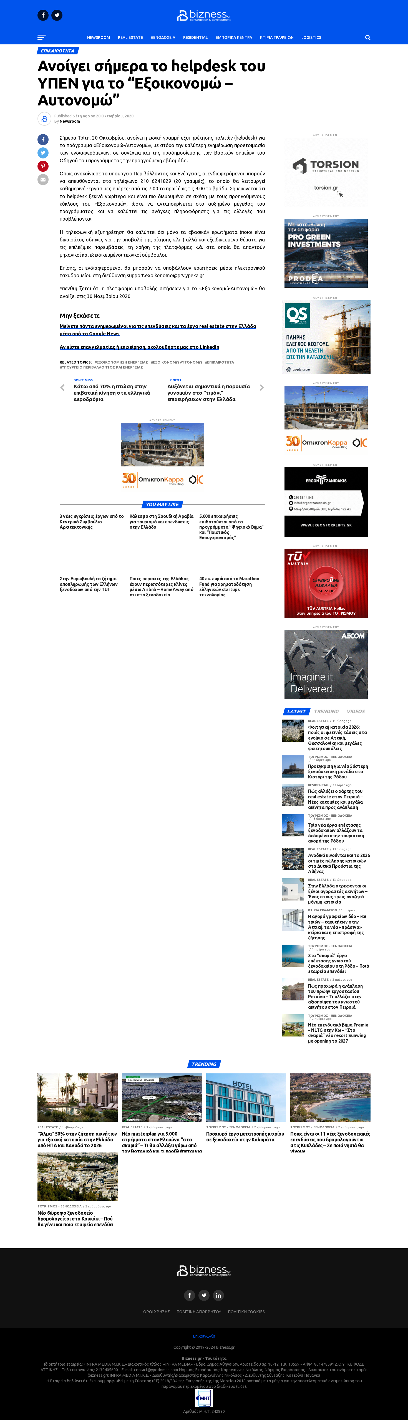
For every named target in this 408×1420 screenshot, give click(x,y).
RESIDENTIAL (195, 37)
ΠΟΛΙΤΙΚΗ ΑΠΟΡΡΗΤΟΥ (199, 1312)
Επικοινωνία (204, 1336)
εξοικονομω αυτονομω (177, 362)
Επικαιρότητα (220, 362)
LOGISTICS (311, 37)
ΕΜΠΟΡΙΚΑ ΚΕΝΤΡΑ (234, 37)
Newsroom (70, 121)
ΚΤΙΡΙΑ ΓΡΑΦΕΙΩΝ (277, 37)
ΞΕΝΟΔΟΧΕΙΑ (163, 37)
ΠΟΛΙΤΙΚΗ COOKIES (246, 1312)
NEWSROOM (98, 37)
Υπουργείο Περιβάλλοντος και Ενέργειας (102, 367)
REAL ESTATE (130, 37)
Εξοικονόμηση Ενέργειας (122, 362)
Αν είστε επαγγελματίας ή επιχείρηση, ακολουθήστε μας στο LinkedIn (139, 347)
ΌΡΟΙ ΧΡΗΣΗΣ (156, 1312)
